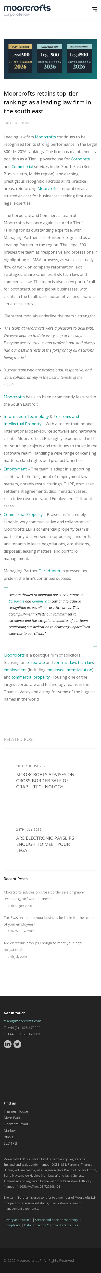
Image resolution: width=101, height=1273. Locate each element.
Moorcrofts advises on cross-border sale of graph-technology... (45, 780)
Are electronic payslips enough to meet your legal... (45, 844)
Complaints (12, 1225)
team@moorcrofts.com (22, 1021)
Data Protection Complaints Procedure (51, 1225)
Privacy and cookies (17, 1220)
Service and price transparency (56, 1220)
